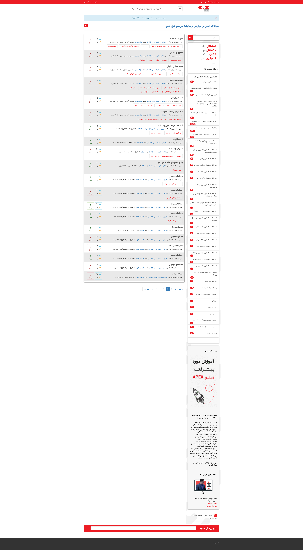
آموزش (214, 301)
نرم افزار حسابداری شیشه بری (207, 246)
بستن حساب (212, 307)
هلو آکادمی (145, 91)
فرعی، (150, 105)
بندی (143, 105)
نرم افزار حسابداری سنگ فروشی (206, 240)
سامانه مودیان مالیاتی (210, 82)
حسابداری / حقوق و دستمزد (207, 327)
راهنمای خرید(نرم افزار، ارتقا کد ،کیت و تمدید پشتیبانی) (204, 142)
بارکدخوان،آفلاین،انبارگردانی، (129, 46)
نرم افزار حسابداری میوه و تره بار (206, 233)
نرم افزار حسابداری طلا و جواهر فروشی (204, 266)
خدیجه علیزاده (140, 180)
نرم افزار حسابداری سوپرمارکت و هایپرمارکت (206, 186)
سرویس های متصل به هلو (172, 87)
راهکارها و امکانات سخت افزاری (206, 294)
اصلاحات (145, 46)
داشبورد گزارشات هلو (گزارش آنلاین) (205, 320)
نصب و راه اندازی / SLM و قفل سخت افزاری (204, 113)
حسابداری (141, 60)
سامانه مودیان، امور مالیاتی (172, 184)
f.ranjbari (140, 143)
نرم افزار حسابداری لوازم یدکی (207, 172)
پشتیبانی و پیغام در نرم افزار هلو (206, 128)
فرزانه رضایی (138, 42)
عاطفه (142, 152)
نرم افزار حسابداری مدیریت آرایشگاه (205, 211)
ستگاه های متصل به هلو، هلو (171, 91)
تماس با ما (216, 543)
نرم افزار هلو (112, 46)
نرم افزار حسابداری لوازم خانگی (206, 227)
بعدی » (146, 289)
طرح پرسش (157, 8)
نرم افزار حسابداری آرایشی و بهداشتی (204, 253)
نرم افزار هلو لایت (211, 281)
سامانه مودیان (176, 170)
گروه (136, 105)
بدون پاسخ (148, 8)
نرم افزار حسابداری (211, 506)
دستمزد (164, 60)
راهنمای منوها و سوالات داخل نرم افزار (204, 121)
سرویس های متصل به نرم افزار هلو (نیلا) (205, 273)
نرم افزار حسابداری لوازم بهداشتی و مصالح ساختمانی (205, 194)
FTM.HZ (139, 129)
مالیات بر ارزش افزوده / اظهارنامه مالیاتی (203, 88)
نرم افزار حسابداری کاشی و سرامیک (205, 259)
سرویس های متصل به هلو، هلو (150, 87)
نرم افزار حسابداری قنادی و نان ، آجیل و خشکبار (203, 219)
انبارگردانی (213, 314)
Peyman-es (140, 277)
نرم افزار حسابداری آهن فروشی (206, 178)
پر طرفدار (140, 8)
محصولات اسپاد (212, 333)
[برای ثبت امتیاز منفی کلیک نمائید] (100, 42)
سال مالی (133, 87)
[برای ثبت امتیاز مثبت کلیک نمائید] (100, 126)
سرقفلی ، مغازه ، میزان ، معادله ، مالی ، (168, 105)
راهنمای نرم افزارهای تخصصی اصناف (205, 134)
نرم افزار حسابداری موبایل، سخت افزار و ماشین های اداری (203, 203)
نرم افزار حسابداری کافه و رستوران (205, 165)
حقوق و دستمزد (176, 60)
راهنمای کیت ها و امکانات (208, 288)
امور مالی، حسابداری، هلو (156, 74)
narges (142, 230)
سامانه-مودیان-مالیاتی (174, 197)
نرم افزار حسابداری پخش (208, 159)
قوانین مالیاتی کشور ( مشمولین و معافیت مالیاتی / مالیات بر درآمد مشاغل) (206, 103)
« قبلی (181, 289)
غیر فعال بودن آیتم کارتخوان (135, 74)
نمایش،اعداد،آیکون (175, 74)
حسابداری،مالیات (156, 133)
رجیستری (155, 91)
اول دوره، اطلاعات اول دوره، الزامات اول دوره (166, 46)
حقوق (151, 60)
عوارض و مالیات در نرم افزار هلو (156, 42)
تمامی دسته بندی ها (205, 77)
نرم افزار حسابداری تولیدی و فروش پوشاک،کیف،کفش (205, 151)
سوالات (132, 8)
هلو (157, 60)
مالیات (168, 133)
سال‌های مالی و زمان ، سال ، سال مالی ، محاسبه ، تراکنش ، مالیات (159, 119)
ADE (142, 166)
